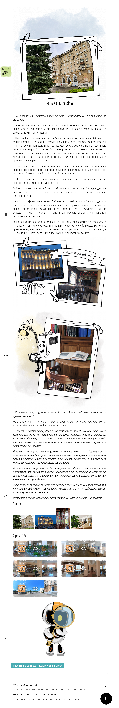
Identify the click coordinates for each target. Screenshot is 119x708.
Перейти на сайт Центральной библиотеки (37, 665)
